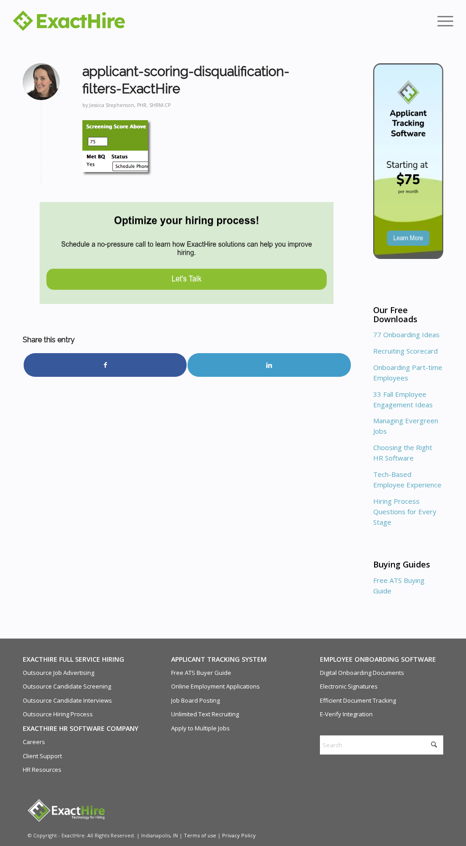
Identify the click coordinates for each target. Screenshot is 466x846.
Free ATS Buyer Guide (201, 673)
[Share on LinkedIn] (268, 365)
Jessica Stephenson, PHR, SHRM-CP (130, 105)
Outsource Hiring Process (58, 714)
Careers (34, 742)
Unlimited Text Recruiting (205, 714)
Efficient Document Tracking (358, 700)
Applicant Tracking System (219, 659)
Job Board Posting (195, 700)
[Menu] (442, 20)
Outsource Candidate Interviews (67, 700)
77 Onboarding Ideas (406, 334)
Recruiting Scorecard (405, 350)
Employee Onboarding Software (378, 659)
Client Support (42, 756)
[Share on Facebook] (105, 365)
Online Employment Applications (215, 686)
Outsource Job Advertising (58, 673)
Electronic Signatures (349, 686)
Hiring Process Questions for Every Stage (404, 511)
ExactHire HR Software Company (80, 728)
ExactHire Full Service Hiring (73, 659)
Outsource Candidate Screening (67, 686)
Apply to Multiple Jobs (200, 728)
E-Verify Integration (346, 714)
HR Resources (42, 769)
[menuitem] (442, 20)
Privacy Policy (239, 835)
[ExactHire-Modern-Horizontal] (69, 20)
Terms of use (200, 835)
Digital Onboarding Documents (362, 673)
